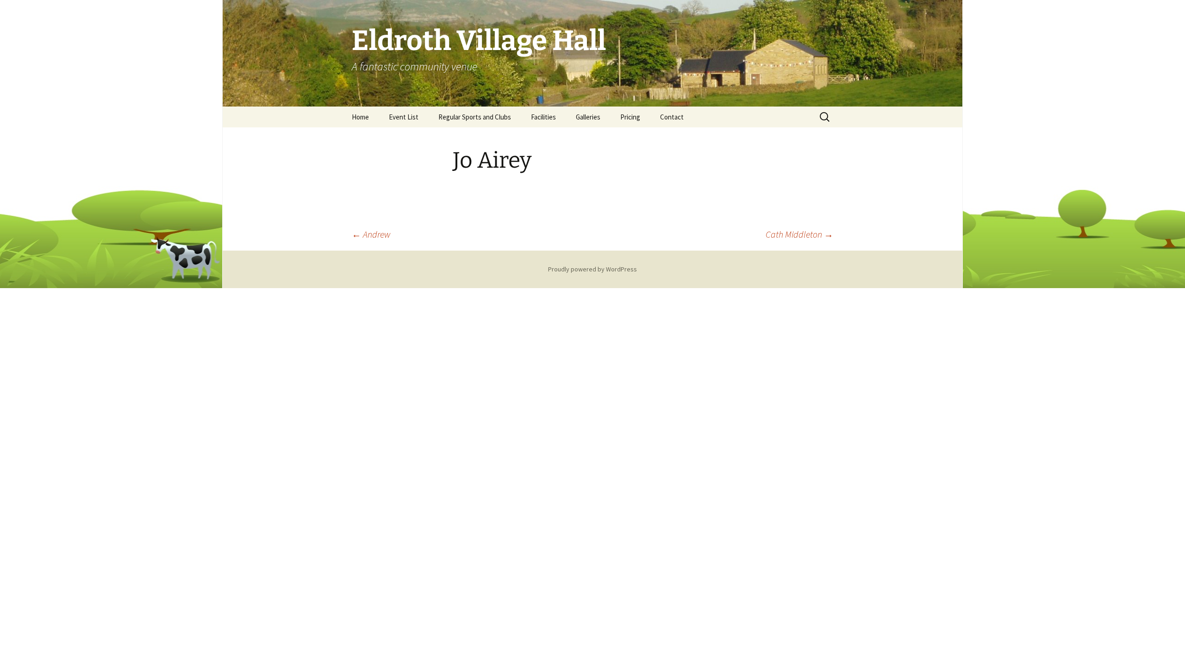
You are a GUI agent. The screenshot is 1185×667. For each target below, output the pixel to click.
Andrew (371, 234)
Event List (403, 117)
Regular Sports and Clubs (474, 117)
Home (360, 117)
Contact (672, 117)
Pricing (630, 117)
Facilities (543, 117)
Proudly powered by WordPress (592, 269)
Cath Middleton (799, 234)
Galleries (588, 117)
